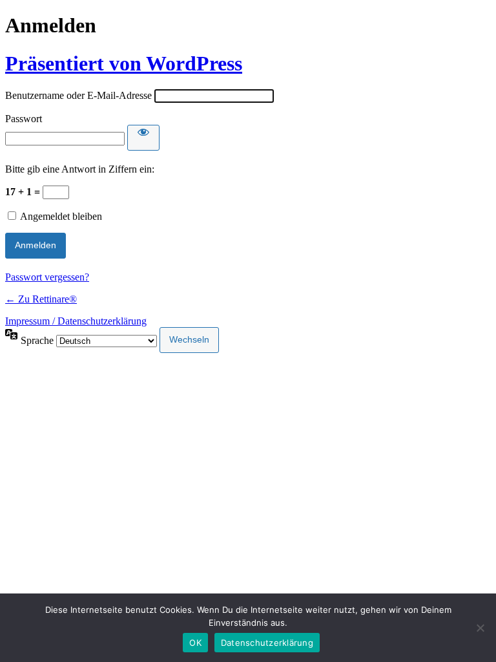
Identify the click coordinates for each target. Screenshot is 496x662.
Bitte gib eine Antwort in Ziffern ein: (79, 169)
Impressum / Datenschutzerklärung (76, 320)
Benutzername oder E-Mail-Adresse (78, 95)
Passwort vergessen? (47, 277)
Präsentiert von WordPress (123, 63)
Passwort (23, 118)
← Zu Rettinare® (41, 299)
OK (195, 642)
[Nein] (479, 627)
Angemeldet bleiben (61, 216)
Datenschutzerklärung (267, 642)
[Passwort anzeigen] (143, 138)
